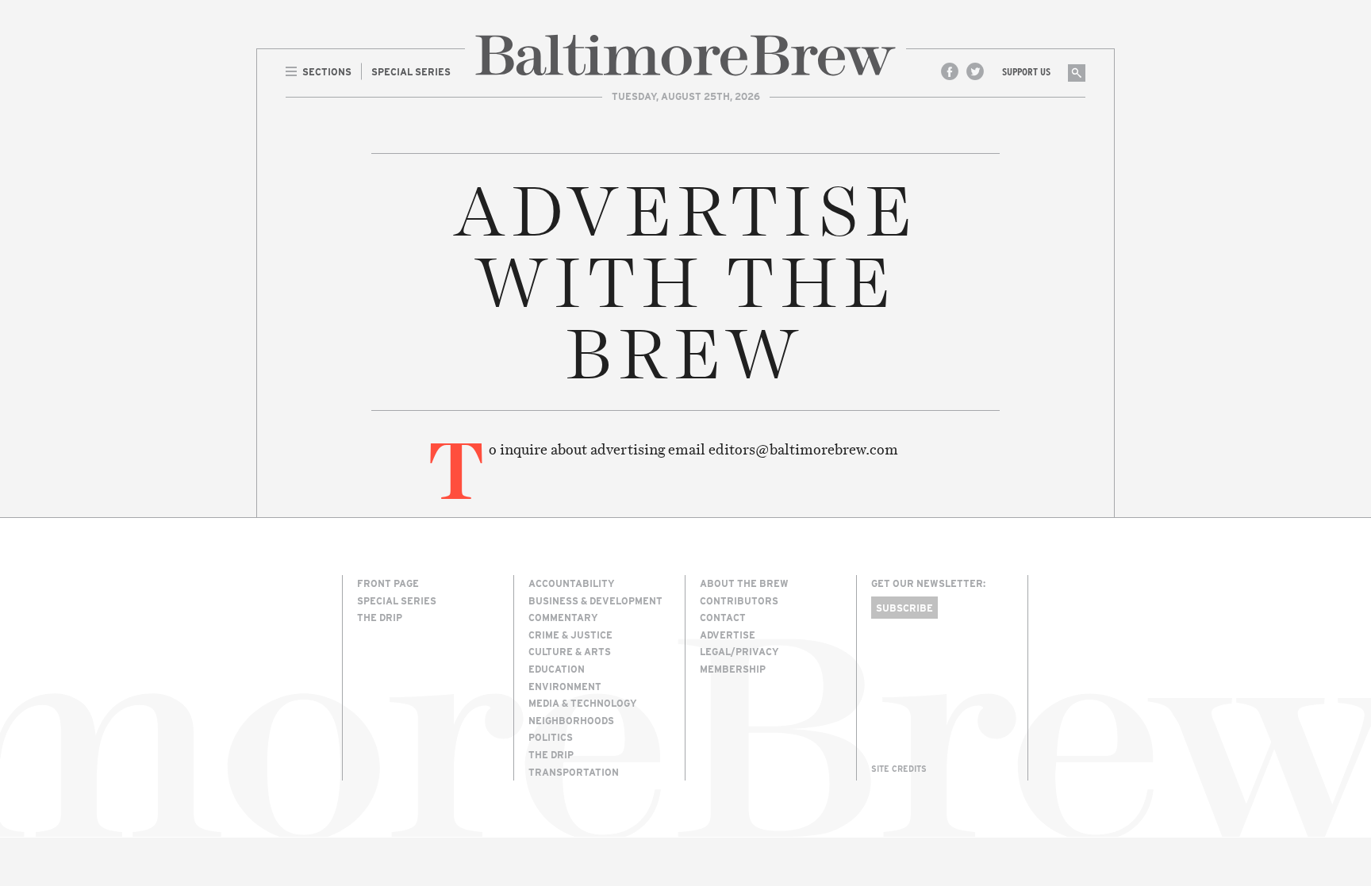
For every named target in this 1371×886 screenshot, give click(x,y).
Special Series (396, 600)
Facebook (949, 71)
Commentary (563, 617)
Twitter (975, 71)
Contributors (739, 600)
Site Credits (899, 768)
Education (556, 668)
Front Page (388, 583)
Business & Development (595, 600)
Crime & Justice (570, 634)
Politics (550, 737)
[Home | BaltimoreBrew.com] (685, 55)
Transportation (573, 771)
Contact (723, 617)
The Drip (379, 617)
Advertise (727, 634)
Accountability (571, 583)
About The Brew (744, 583)
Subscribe (904, 607)
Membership (733, 668)
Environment (564, 686)
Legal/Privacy (739, 651)
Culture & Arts (569, 651)
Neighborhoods (571, 720)
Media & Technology (582, 702)
